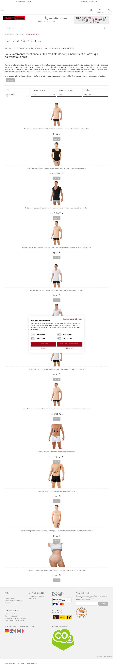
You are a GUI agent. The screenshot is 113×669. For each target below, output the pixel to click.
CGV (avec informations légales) (16, 618)
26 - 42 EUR (10, 94)
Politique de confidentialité (14, 620)
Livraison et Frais (11, 598)
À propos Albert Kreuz (36, 596)
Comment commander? (13, 601)
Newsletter (32, 598)
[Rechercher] (106, 28)
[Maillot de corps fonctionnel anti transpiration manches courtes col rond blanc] (56, 354)
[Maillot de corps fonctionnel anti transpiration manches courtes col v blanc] (56, 275)
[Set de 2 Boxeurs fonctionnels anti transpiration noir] (56, 476)
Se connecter (109, 12)
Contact (7, 603)
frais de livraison (106, 657)
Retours (7, 596)
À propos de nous (11, 614)
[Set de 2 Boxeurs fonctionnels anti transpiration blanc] (56, 436)
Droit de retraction (11, 616)
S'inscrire (103, 604)
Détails (56, 139)
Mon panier (90, 12)
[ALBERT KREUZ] (14, 18)
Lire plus (10, 80)
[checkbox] (33, 335)
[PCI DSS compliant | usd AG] (81, 612)
